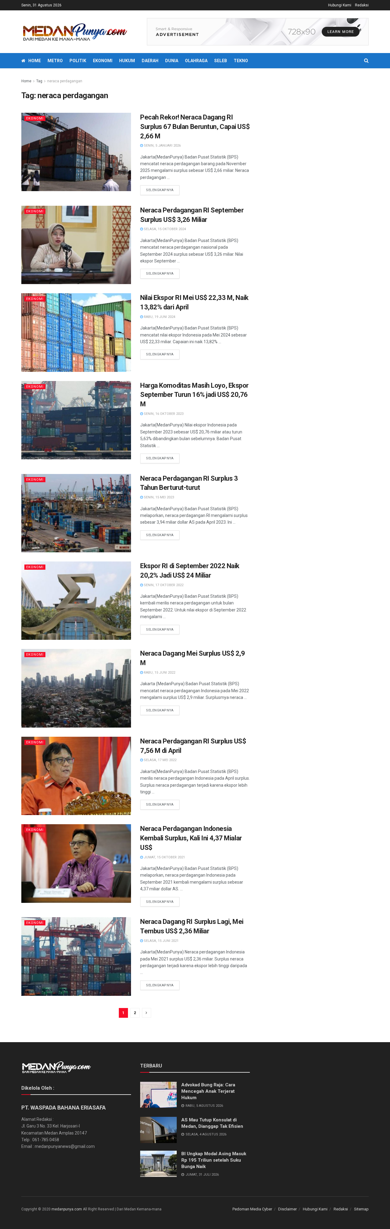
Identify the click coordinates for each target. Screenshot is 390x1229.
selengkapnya (160, 190)
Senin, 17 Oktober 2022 (163, 585)
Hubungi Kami (339, 5)
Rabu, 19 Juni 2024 (159, 317)
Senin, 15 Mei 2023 (158, 497)
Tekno (241, 60)
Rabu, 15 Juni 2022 (159, 673)
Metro (55, 60)
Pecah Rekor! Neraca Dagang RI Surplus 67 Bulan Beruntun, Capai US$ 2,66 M (195, 126)
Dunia (171, 60)
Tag (39, 81)
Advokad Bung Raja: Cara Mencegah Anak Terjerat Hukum (208, 1091)
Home (34, 60)
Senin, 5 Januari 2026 (162, 146)
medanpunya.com (66, 1209)
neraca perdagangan (64, 81)
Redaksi (362, 5)
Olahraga (196, 60)
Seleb (220, 60)
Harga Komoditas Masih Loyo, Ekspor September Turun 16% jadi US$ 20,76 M (194, 395)
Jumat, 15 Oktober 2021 (164, 857)
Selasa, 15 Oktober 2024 (164, 229)
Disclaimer (287, 1209)
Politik (77, 60)
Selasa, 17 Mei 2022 (159, 760)
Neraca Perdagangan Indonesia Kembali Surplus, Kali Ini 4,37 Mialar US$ (191, 838)
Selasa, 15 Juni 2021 (161, 941)
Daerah (150, 60)
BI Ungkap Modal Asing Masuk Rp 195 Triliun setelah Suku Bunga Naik (213, 1160)
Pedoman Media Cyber (252, 1209)
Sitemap (361, 1209)
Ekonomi (102, 60)
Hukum (127, 60)
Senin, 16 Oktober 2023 (163, 414)
